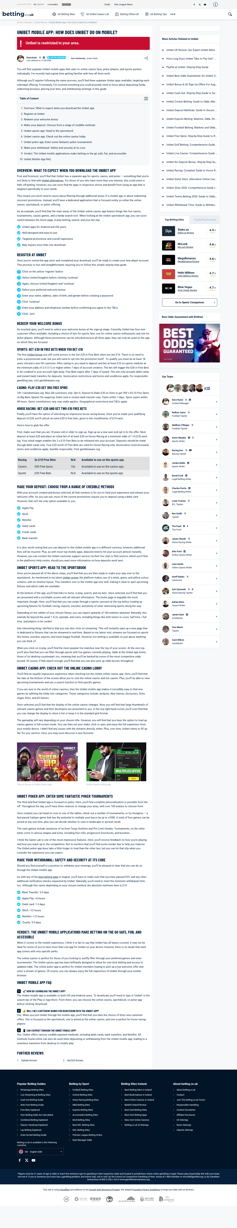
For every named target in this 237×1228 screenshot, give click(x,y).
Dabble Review (29, 1060)
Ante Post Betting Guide (32, 1105)
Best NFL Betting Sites (84, 1125)
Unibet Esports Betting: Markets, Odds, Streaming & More (191, 118)
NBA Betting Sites (81, 1105)
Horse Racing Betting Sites (86, 1100)
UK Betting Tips (158, 14)
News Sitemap (184, 1125)
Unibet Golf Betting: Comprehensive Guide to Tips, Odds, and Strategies (191, 144)
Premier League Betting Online (87, 1135)
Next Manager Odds (82, 1140)
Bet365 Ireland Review (135, 1105)
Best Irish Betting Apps (136, 1115)
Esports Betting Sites (83, 1110)
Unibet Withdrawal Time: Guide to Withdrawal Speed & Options (191, 205)
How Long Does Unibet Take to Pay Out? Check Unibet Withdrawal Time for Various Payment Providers (191, 58)
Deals (107, 4)
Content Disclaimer (186, 1110)
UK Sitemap (182, 1120)
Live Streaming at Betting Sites (35, 1094)
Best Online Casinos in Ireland (139, 1100)
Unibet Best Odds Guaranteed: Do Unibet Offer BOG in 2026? (191, 75)
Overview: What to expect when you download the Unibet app (59, 108)
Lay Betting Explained (30, 1130)
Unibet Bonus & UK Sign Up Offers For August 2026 (191, 84)
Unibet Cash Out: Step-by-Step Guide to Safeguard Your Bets (191, 93)
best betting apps (48, 877)
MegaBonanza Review (188, 261)
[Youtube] (205, 4)
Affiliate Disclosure (186, 1115)
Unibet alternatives (53, 180)
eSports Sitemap (185, 1130)
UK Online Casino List (97, 14)
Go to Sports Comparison (189, 302)
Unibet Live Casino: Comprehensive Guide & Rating (191, 153)
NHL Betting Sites (81, 1130)
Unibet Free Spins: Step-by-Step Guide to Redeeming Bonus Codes (191, 136)
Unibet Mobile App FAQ (37, 159)
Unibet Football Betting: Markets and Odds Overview (191, 127)
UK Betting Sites (66, 14)
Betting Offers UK (129, 14)
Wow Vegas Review (187, 290)
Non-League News (123, 4)
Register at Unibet (34, 113)
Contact (180, 1094)
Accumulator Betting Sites (85, 1115)
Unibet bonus (35, 354)
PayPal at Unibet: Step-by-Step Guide (187, 67)
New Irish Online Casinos (137, 1120)
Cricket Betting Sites (82, 1094)
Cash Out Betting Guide (31, 1100)
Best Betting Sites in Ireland (138, 1089)
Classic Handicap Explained (34, 1125)
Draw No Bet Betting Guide (33, 1135)
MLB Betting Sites (81, 1120)
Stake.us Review (186, 232)
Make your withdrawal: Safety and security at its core (54, 147)
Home (20, 22)
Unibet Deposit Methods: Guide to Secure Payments (191, 110)
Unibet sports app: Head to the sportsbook (48, 130)
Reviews (28, 22)
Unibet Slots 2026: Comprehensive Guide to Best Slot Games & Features (191, 187)
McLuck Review (185, 247)
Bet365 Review (75, 1060)
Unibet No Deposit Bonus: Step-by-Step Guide (191, 162)
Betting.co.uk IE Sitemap (137, 1125)
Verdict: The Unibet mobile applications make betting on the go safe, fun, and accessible (75, 153)
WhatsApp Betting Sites (32, 1089)
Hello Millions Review (188, 276)
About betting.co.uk (186, 1089)
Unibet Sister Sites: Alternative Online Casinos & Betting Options (191, 179)
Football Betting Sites (83, 1089)
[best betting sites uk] (26, 14)
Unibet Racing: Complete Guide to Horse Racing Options (191, 170)
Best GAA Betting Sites (136, 1110)
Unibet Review (40, 22)
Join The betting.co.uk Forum (191, 1100)
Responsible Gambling (188, 1105)
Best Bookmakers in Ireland (138, 1094)
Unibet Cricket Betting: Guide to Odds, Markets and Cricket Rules (191, 101)
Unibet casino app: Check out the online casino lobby (55, 136)
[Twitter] (199, 4)
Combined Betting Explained (34, 1120)
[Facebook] (194, 4)
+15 (207, 388)
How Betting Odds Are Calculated (36, 1115)
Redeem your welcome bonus (41, 119)
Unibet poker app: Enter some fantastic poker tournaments (58, 142)
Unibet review (70, 577)
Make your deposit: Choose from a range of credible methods (59, 125)
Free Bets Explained (30, 1110)
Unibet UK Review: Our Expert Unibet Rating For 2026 (191, 50)
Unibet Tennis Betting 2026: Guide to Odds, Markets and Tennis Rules (191, 196)
